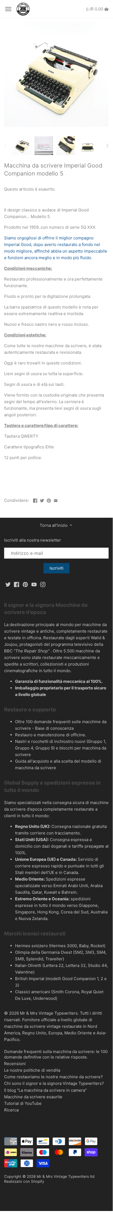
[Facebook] (16, 584)
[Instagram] (42, 584)
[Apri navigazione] (8, 9)
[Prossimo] (107, 146)
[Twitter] (8, 584)
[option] (21, 145)
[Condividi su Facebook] (35, 499)
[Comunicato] (34, 584)
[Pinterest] (25, 584)
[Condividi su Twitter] (42, 499)
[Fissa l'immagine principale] (49, 499)
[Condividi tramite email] (56, 499)
